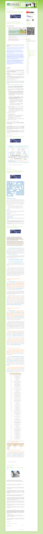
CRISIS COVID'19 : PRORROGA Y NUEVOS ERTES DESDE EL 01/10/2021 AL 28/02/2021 (15, 227)
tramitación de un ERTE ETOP (13, 360)
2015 (27, 68)
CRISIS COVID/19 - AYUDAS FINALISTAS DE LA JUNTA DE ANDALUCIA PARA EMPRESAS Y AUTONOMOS (15, 12)
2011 (27, 71)
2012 (27, 70)
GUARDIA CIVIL (28, 24)
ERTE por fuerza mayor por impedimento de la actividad (16, 259)
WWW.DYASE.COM (11, 169)
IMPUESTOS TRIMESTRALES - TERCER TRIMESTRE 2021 (31, 55)
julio (27, 58)
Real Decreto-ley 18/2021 (19, 288)
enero (27, 63)
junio (27, 59)
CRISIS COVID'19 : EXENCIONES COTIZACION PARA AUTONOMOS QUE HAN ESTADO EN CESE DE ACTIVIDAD (15, 172)
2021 (27, 48)
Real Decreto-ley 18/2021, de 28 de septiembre (17, 356)
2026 (27, 44)
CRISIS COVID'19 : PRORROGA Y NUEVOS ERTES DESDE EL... (31, 54)
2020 (27, 64)
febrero (28, 62)
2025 (27, 45)
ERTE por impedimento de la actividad (15, 344)
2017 (27, 66)
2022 (27, 47)
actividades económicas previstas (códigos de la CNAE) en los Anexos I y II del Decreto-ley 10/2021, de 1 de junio (15, 83)
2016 (27, 67)
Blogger (23, 529)
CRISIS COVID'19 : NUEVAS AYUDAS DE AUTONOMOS (15, 136)
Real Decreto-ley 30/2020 (12, 281)
